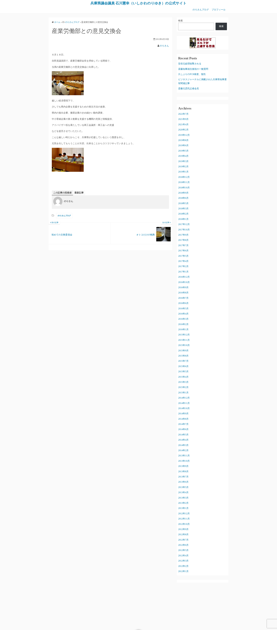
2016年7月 (183, 298)
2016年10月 (184, 282)
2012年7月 (183, 540)
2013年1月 (183, 508)
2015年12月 (184, 334)
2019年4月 (183, 156)
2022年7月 (183, 114)
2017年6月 (183, 250)
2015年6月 (183, 366)
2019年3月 (183, 161)
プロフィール (218, 9)
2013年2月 (183, 503)
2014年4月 (183, 440)
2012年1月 (183, 571)
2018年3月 (183, 208)
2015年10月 (184, 345)
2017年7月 (183, 245)
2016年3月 (183, 319)
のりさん (164, 45)
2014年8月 (183, 419)
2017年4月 (183, 261)
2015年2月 (183, 387)
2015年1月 (183, 392)
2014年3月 (183, 445)
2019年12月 (184, 135)
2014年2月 (183, 450)
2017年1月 (183, 271)
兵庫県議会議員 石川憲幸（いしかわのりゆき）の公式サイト (138, 3)
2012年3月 (183, 561)
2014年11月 (184, 403)
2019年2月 (183, 166)
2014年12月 (184, 398)
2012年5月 (183, 550)
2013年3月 (183, 498)
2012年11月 (184, 518)
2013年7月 (183, 476)
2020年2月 (183, 129)
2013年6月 (183, 482)
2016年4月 (183, 313)
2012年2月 (183, 566)
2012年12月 (184, 513)
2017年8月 (183, 240)
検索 (180, 20)
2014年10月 (184, 408)
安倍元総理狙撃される (189, 63)
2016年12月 (184, 277)
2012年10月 (184, 524)
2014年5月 (183, 434)
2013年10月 (184, 461)
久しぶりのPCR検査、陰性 (192, 74)
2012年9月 (183, 529)
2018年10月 (184, 187)
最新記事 (79, 192)
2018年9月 (183, 193)
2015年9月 (183, 350)
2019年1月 (183, 171)
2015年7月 (183, 361)
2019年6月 (183, 145)
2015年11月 (184, 340)
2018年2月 (183, 214)
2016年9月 (183, 287)
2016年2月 (183, 324)
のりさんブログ (201, 9)
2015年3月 (183, 382)
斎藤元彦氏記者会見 (188, 88)
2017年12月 (184, 224)
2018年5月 (183, 203)
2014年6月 (183, 429)
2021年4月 (183, 124)
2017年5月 (183, 256)
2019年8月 (183, 140)
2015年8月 (183, 356)
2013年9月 (183, 466)
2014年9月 (183, 413)
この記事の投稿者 (62, 192)
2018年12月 (184, 177)
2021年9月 (183, 119)
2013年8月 (183, 471)
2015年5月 (183, 371)
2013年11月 (184, 455)
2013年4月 (183, 492)
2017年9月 (183, 235)
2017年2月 (183, 266)
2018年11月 (184, 182)
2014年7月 (183, 424)
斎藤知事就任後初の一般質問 (193, 69)
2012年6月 (183, 545)
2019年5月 (183, 151)
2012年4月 (183, 555)
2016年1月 (183, 329)
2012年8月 (183, 534)
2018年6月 (183, 198)
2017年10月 (184, 229)
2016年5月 (183, 308)
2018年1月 (183, 219)
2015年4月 (183, 377)
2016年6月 (183, 303)
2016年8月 (183, 292)
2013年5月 (183, 487)
